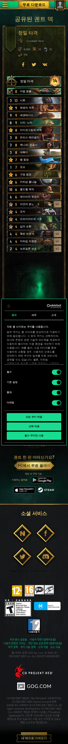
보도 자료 (55, 647)
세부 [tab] (34, 315)
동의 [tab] (14, 315)
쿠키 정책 (13, 647)
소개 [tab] (53, 315)
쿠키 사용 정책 (27, 647)
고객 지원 (43, 647)
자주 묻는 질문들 (18, 639)
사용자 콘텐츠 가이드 (14, 643)
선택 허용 (34, 426)
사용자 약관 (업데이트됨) (43, 639)
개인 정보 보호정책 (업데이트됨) (45, 643)
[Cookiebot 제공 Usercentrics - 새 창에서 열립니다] (47, 306)
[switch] (56, 382)
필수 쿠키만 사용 (34, 436)
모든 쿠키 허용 (34, 417)
